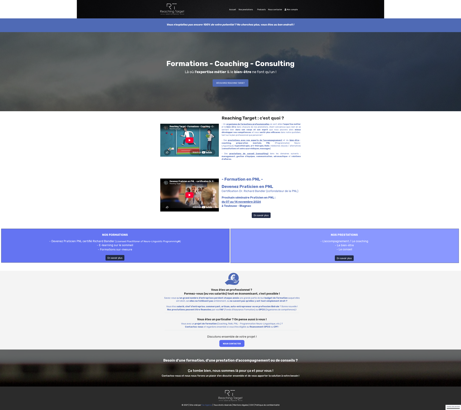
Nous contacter (275, 9)
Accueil (232, 9)
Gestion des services (453, 406)
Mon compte (292, 9)
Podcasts (261, 9)
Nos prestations (246, 9)
